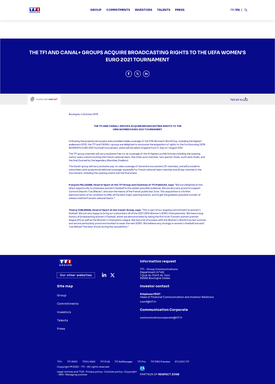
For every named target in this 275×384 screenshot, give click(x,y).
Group (96, 10)
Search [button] (244, 10)
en (238, 10)
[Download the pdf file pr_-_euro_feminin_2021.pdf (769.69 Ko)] (245, 99)
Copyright (130, 371)
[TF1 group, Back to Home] (35, 10)
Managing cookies (76, 374)
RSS (61, 374)
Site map (65, 286)
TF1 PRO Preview (160, 361)
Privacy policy (94, 371)
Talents (163, 10)
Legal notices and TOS (70, 371)
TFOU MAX (88, 361)
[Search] (244, 10)
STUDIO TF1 (182, 361)
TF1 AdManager (123, 361)
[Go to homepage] (65, 262)
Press (179, 10)
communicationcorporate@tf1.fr (161, 317)
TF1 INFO (72, 361)
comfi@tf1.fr (148, 301)
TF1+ (59, 361)
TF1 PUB (105, 361)
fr (232, 10)
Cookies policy (113, 371)
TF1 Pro (141, 361)
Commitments (118, 10)
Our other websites (76, 275)
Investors (143, 10)
